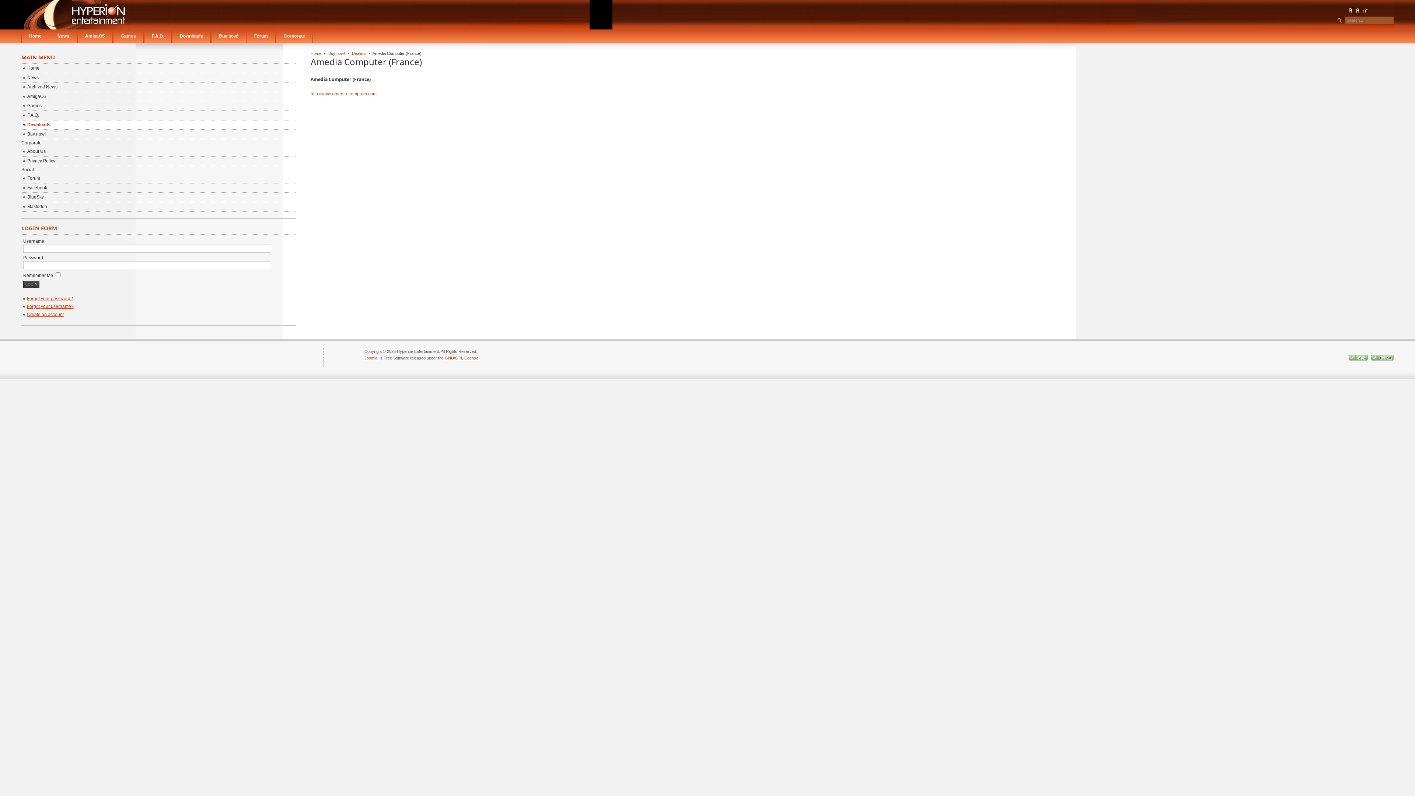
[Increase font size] (1351, 10)
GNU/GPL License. (462, 358)
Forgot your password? (50, 298)
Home (316, 53)
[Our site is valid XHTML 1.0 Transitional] (1382, 359)
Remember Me (38, 275)
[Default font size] (1358, 10)
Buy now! (336, 53)
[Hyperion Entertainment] (76, 14)
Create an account (45, 314)
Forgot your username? (50, 306)
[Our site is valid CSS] (1359, 359)
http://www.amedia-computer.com (344, 94)
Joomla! (371, 358)
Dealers (359, 53)
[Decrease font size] (1365, 10)
